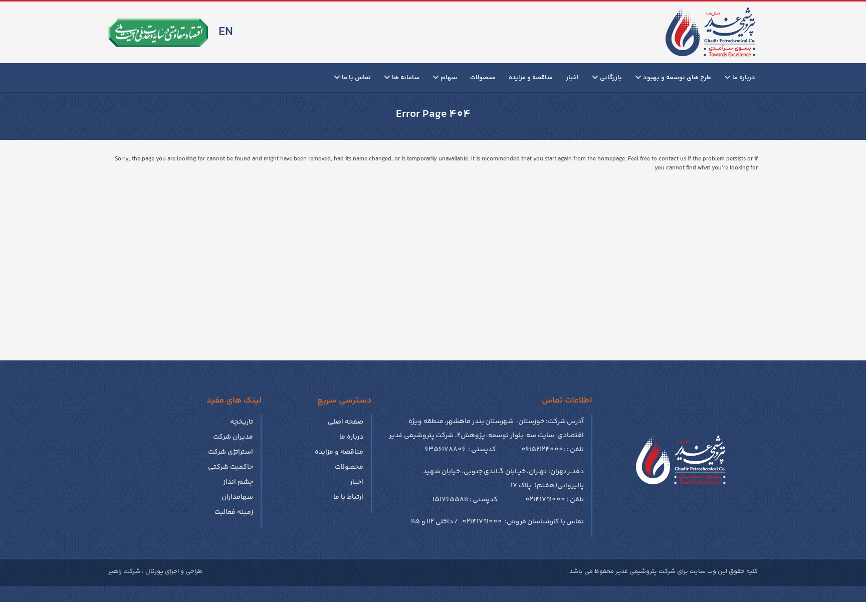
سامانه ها (404, 78)
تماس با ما (355, 78)
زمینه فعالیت (233, 512)
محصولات (483, 78)
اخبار (572, 78)
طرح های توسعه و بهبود (676, 78)
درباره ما (743, 78)
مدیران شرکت (233, 437)
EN (226, 32)
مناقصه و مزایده (531, 78)
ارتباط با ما (348, 497)
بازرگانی (610, 78)
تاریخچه (241, 422)
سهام (448, 78)
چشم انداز (238, 482)
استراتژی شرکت (230, 452)
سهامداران (237, 497)
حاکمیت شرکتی (230, 467)
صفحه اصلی (345, 422)
